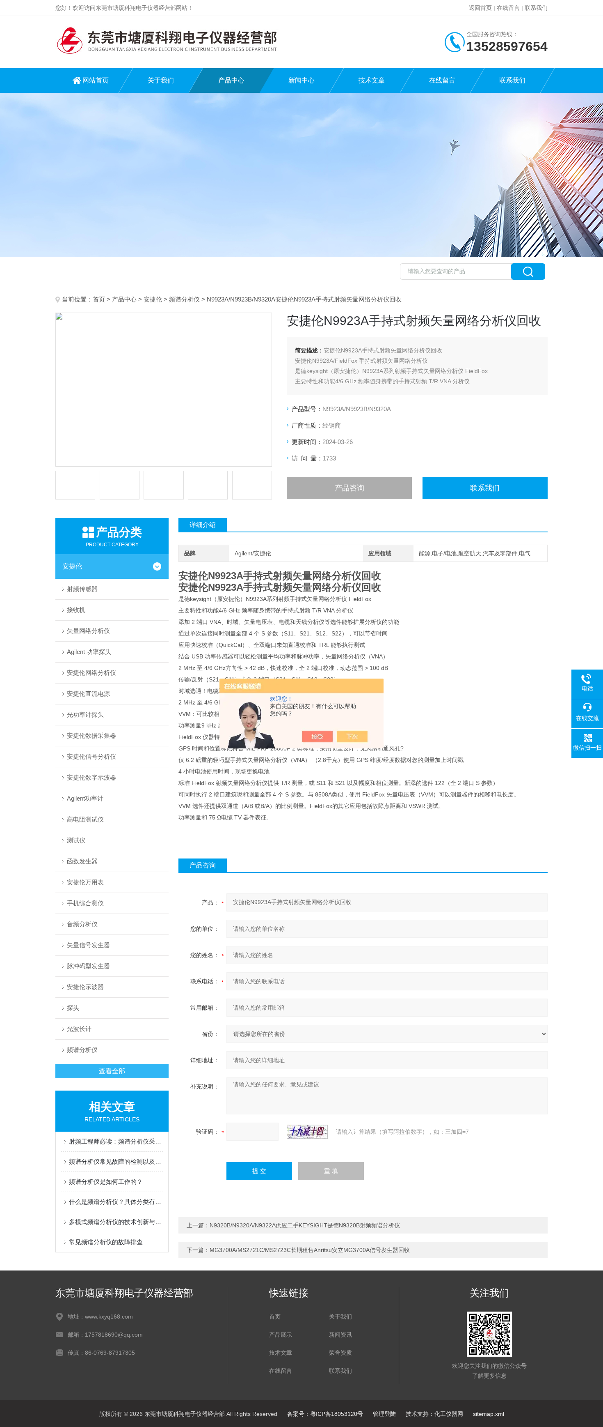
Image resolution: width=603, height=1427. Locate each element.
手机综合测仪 (85, 903)
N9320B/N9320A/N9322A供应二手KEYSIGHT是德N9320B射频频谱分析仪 (305, 1225)
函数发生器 (82, 861)
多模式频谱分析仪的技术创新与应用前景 (116, 1221)
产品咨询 (349, 488)
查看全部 (112, 1071)
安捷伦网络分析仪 (91, 672)
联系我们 (536, 8)
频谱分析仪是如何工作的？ (106, 1181)
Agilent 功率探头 (89, 651)
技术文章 (372, 80)
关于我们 (161, 80)
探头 (73, 1007)
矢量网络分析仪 (88, 630)
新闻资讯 (340, 1334)
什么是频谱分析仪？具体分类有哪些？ (116, 1201)
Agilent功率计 (85, 798)
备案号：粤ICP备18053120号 (325, 1414)
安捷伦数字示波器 (91, 777)
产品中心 (231, 80)
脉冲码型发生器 (88, 965)
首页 (99, 299)
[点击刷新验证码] (307, 1132)
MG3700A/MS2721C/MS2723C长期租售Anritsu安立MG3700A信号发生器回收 (310, 1250)
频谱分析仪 (184, 299)
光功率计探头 (85, 714)
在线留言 (508, 8)
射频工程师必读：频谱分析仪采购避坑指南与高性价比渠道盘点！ (116, 1141)
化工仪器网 (448, 1414)
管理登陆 (384, 1414)
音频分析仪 (82, 924)
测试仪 (76, 840)
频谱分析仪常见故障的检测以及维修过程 (116, 1161)
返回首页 (480, 8)
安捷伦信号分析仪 (91, 756)
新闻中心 (301, 80)
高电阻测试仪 (85, 819)
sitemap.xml (488, 1414)
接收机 (76, 609)
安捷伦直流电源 (88, 693)
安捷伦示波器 (85, 986)
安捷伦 (153, 299)
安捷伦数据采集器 (91, 735)
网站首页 (95, 80)
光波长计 (79, 1028)
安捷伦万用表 (85, 882)
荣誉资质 (340, 1352)
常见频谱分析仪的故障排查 (106, 1241)
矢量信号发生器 (88, 944)
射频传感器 (82, 588)
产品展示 (280, 1334)
